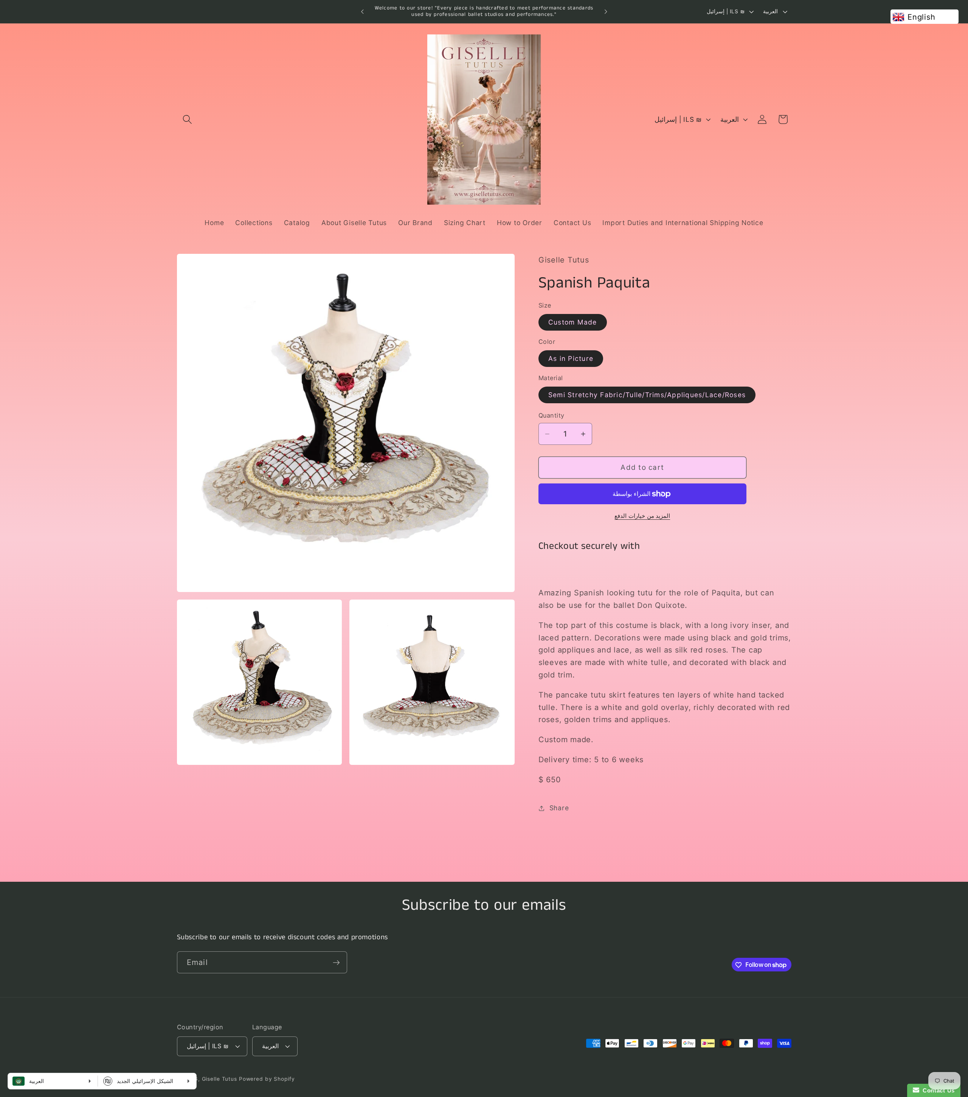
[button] (187, 119)
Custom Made (572, 322)
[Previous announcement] (362, 12)
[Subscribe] (336, 962)
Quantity (551, 416)
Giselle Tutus (219, 1079)
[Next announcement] (605, 12)
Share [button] (559, 808)
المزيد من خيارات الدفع (642, 515)
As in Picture (570, 358)
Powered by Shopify (267, 1079)
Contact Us (937, 1090)
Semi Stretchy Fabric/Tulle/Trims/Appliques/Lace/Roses (647, 395)
